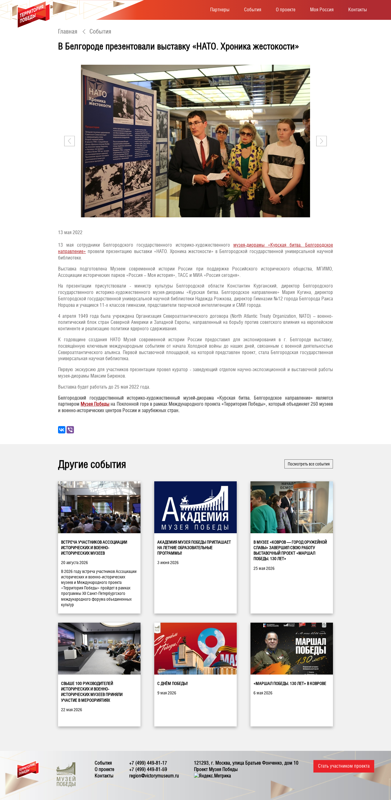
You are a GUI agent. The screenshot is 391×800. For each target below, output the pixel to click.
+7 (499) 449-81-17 (148, 763)
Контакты (357, 10)
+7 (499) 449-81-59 (148, 769)
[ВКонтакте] (61, 429)
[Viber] (70, 429)
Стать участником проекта (344, 766)
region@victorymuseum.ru (154, 776)
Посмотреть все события (309, 464)
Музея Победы (95, 404)
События (252, 10)
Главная (67, 31)
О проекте (285, 10)
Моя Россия (322, 10)
